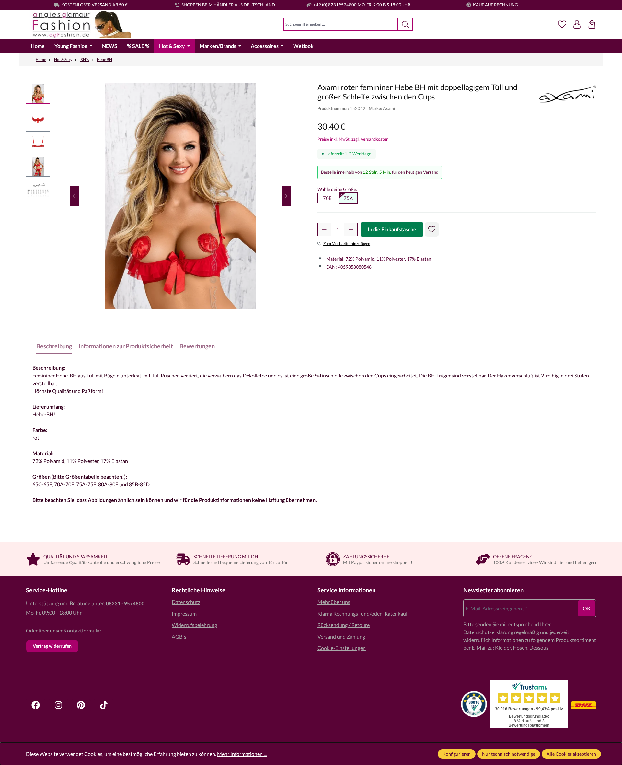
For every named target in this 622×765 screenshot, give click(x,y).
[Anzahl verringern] (324, 229)
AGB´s (179, 636)
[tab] (54, 346)
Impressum (184, 613)
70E (327, 198)
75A (348, 198)
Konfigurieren (457, 754)
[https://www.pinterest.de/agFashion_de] (81, 705)
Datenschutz (186, 602)
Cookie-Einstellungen (341, 648)
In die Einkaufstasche (392, 229)
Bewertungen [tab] (197, 346)
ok (587, 608)
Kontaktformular (82, 630)
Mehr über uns (333, 602)
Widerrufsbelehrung (194, 625)
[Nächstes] (286, 196)
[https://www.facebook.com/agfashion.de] (35, 705)
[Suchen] (405, 24)
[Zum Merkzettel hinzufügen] (431, 229)
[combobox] (340, 24)
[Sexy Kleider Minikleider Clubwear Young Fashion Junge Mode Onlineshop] (78, 24)
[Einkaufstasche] (592, 24)
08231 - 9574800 (125, 603)
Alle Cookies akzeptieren (571, 754)
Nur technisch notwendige (508, 754)
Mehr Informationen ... (242, 754)
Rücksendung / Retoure (343, 625)
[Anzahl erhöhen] (350, 229)
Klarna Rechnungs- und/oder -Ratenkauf (362, 613)
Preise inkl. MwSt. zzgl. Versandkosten (352, 139)
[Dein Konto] (577, 24)
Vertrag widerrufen (52, 646)
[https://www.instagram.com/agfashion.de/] (58, 705)
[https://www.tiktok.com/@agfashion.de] (103, 705)
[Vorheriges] (74, 196)
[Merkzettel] (562, 24)
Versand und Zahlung (341, 636)
